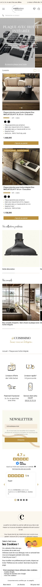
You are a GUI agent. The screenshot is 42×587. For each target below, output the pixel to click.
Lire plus (22, 49)
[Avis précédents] (4, 484)
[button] (39, 9)
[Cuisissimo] (18, 8)
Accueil (4, 351)
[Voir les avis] (21, 118)
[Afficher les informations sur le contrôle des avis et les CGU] (35, 466)
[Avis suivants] (37, 484)
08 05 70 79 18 (30, 400)
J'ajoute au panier (21, 143)
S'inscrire (21, 440)
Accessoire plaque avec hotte (13, 64)
